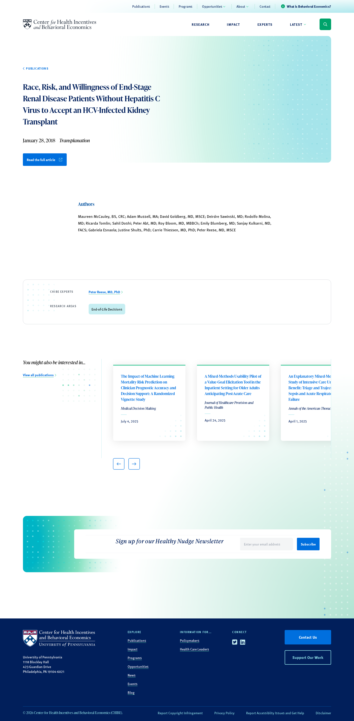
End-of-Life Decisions (107, 309)
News (132, 675)
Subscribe (308, 544)
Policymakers (189, 640)
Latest (296, 24)
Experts (265, 24)
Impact (233, 24)
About (240, 6)
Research (201, 24)
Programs (185, 6)
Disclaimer (323, 712)
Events (164, 6)
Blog (131, 692)
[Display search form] (325, 24)
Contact (265, 6)
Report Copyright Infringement (180, 712)
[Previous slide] (119, 464)
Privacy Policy (224, 712)
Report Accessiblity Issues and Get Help (275, 712)
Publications (141, 6)
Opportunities (212, 6)
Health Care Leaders (194, 649)
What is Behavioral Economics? (309, 6)
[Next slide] (134, 464)
